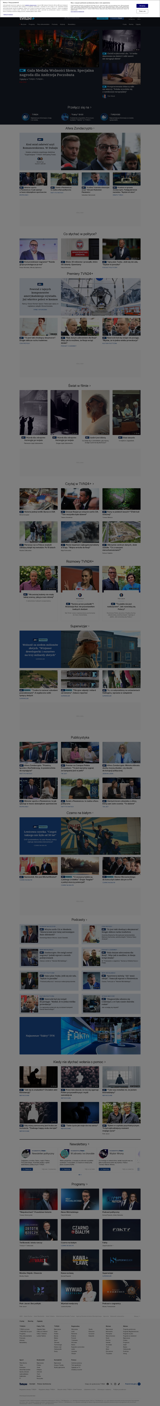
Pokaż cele (142, 11)
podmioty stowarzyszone (31, 5)
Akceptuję (142, 6)
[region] (80, 8)
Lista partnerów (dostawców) (77, 11)
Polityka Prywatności (8, 14)
